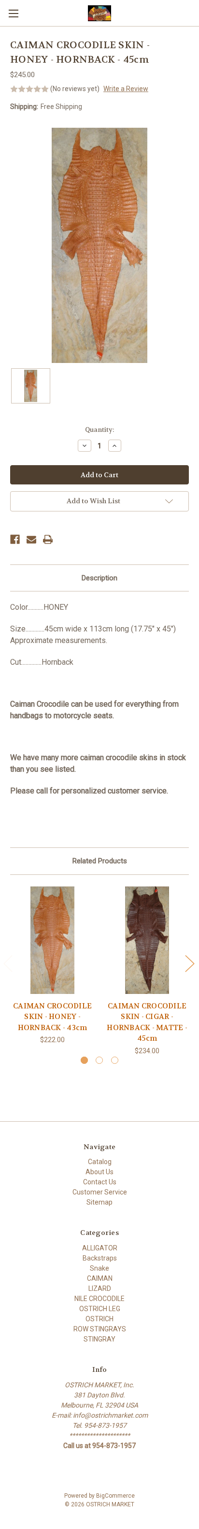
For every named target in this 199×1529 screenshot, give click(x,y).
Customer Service (99, 1192)
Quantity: (99, 430)
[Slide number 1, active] (84, 1060)
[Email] (31, 539)
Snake (99, 1268)
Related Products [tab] (99, 861)
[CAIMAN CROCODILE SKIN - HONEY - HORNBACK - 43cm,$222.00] (52, 940)
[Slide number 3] (114, 1060)
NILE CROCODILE (99, 1298)
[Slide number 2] (99, 1060)
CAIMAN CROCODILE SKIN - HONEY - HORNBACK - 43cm (52, 1017)
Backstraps (100, 1258)
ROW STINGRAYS (99, 1329)
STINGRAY (99, 1339)
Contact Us (99, 1182)
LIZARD (99, 1288)
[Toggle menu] (13, 13)
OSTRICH (99, 1319)
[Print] (48, 539)
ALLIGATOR (99, 1248)
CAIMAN (100, 1278)
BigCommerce (115, 1495)
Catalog (100, 1162)
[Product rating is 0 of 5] (29, 89)
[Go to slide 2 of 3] (189, 963)
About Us (99, 1172)
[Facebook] (15, 539)
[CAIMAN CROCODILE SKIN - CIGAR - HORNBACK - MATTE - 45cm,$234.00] (147, 940)
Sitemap (99, 1202)
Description (99, 578)
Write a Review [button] (125, 89)
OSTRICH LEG (99, 1309)
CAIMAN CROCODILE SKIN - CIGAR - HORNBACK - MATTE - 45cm (147, 1022)
